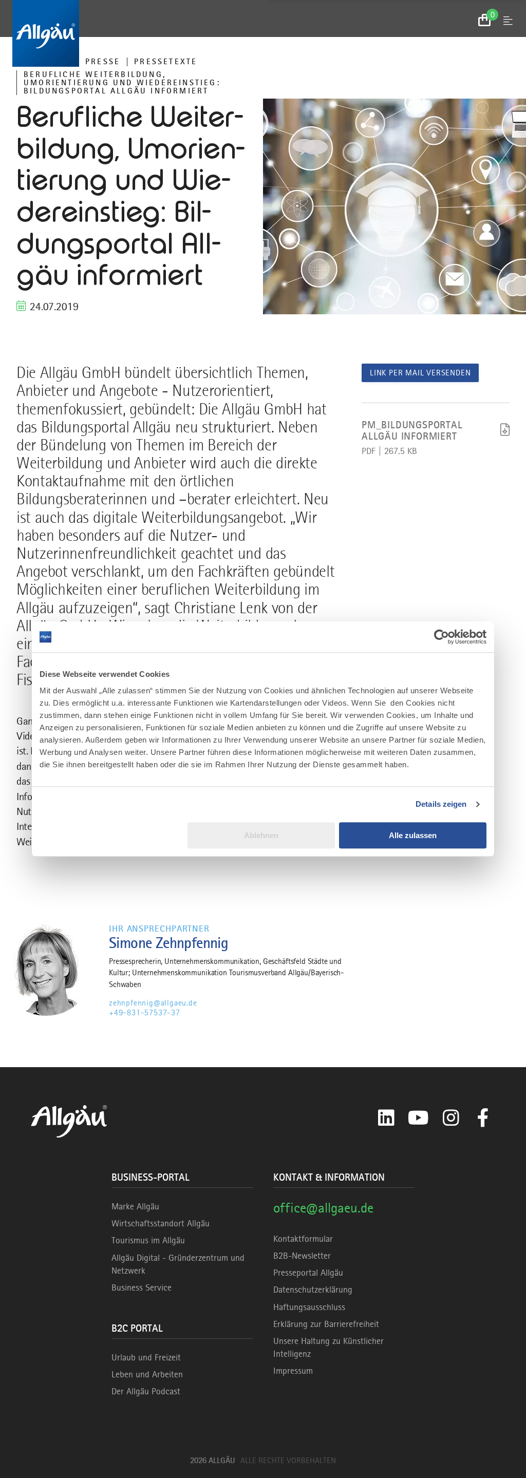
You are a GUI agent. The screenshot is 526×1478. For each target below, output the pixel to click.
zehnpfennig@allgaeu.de (153, 1003)
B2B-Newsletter (302, 1255)
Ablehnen (261, 835)
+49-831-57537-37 (144, 1012)
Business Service (141, 1287)
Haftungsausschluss (309, 1307)
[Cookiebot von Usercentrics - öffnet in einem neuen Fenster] (441, 637)
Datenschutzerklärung (312, 1289)
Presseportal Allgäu (308, 1272)
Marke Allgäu (135, 1206)
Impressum (293, 1371)
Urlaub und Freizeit (146, 1357)
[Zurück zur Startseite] (263, 33)
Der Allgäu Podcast (145, 1391)
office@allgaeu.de (323, 1208)
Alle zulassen (413, 835)
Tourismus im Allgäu (148, 1240)
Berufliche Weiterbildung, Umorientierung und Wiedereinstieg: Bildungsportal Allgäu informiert (122, 83)
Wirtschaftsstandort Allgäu (160, 1223)
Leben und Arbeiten (147, 1374)
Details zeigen (441, 804)
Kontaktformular (303, 1239)
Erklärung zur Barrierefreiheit (326, 1324)
